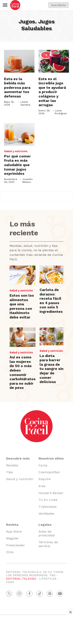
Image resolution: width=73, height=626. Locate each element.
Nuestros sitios (51, 458)
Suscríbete (58, 5)
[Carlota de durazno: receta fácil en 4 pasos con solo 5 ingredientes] (51, 275)
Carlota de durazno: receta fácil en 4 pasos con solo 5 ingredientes (51, 301)
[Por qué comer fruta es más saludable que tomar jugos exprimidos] (19, 134)
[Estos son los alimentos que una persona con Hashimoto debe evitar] (22, 275)
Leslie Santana (25, 103)
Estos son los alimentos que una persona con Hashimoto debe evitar (22, 306)
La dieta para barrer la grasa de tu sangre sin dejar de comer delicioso (51, 369)
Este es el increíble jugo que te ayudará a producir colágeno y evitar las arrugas (52, 92)
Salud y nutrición (15, 151)
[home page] (15, 5)
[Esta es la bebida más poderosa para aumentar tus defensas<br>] (19, 61)
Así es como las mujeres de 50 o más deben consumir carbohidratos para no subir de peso (22, 372)
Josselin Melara (27, 180)
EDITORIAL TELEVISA (21, 578)
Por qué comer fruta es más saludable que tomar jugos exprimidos (17, 165)
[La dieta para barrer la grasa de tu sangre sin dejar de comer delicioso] (51, 336)
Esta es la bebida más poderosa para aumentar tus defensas (17, 87)
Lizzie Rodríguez (61, 112)
